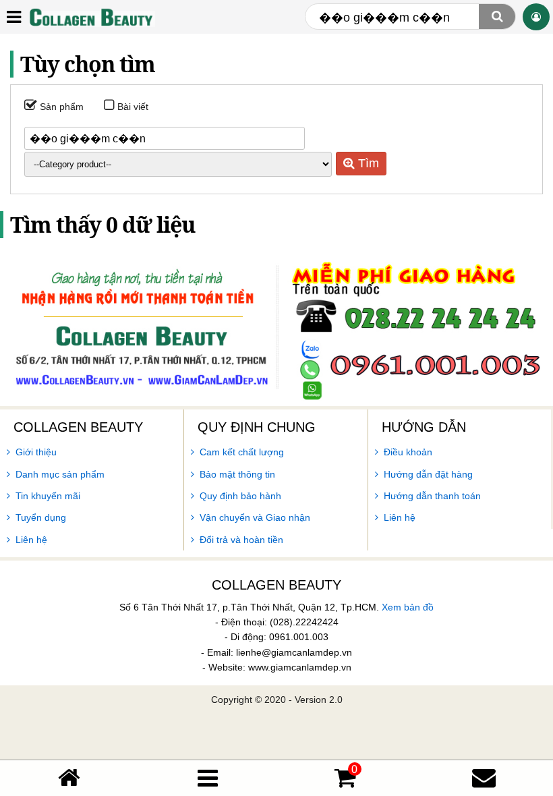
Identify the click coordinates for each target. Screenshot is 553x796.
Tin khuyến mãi (48, 495)
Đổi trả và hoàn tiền (241, 539)
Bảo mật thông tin (237, 474)
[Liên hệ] (484, 777)
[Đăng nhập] (536, 16)
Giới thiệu (36, 452)
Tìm (367, 163)
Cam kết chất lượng (242, 452)
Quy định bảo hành (240, 495)
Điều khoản (408, 452)
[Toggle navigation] (14, 16)
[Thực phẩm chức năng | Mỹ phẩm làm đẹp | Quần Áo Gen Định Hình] (91, 16)
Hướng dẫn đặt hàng (428, 474)
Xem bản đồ (408, 607)
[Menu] (208, 778)
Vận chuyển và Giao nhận (255, 517)
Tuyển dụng (41, 517)
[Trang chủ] (69, 777)
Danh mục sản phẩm (60, 474)
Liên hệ (31, 539)
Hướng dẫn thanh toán (432, 495)
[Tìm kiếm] (497, 16)
